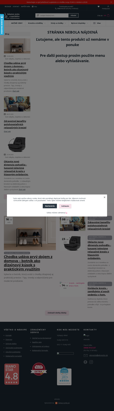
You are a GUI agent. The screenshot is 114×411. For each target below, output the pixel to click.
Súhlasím (65, 206)
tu (66, 213)
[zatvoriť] (104, 197)
